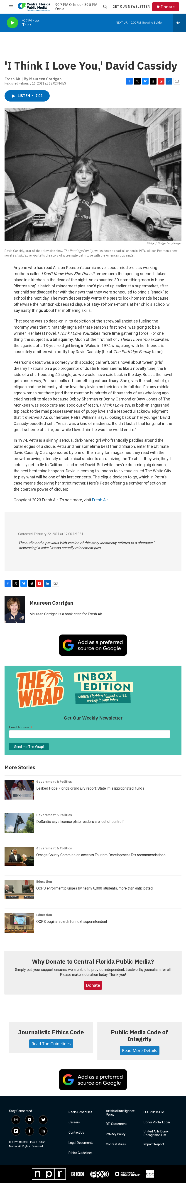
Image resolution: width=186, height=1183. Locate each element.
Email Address (20, 727)
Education (44, 882)
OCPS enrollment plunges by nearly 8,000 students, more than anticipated (94, 888)
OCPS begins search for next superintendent (71, 921)
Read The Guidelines (51, 1043)
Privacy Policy (115, 1134)
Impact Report (154, 1144)
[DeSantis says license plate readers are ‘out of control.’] (19, 823)
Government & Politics (54, 782)
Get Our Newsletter (131, 6)
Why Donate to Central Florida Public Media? (93, 961)
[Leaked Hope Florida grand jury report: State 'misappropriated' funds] (19, 790)
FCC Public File (154, 1112)
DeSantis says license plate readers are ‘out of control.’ (80, 821)
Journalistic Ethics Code (51, 1032)
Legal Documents (81, 1142)
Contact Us (76, 1132)
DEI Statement (116, 1124)
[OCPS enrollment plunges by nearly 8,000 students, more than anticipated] (19, 889)
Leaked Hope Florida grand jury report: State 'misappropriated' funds (90, 788)
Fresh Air (100, 499)
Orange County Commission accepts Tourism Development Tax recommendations (101, 855)
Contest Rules (116, 1144)
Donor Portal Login (157, 1122)
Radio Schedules (80, 1112)
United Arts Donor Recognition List (156, 1133)
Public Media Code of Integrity (139, 1035)
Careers (74, 1122)
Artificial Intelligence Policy (120, 1112)
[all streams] (179, 23)
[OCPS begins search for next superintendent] (19, 923)
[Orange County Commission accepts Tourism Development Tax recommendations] (19, 856)
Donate (168, 7)
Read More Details (139, 1050)
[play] (12, 22)
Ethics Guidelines (81, 1153)
